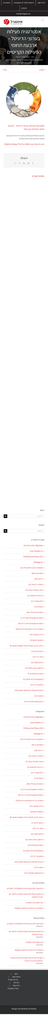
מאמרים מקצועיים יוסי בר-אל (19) (30, 623)
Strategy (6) (38, 562)
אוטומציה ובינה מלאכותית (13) (31, 567)
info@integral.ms (23, 13)
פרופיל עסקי (16, 977)
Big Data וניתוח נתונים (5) (33, 545)
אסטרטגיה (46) (37, 573)
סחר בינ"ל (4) (38, 657)
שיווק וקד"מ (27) (36, 684)
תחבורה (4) (38, 696)
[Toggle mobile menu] (43, 20)
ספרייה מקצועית (13, 988)
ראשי (16, 974)
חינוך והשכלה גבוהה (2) (34, 590)
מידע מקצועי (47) (36, 634)
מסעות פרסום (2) (36, 640)
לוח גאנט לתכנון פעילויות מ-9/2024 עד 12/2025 (25, 888)
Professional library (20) (33, 556)
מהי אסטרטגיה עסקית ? (34, 902)
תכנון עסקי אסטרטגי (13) (33, 701)
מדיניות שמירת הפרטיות (13, 981)
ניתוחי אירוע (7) (37, 651)
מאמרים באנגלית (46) (34, 612)
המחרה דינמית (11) (35, 584)
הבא (5, 69)
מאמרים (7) (38, 606)
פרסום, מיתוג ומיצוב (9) (34, 668)
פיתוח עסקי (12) (37, 662)
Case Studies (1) (36, 551)
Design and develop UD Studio (24, 1008)
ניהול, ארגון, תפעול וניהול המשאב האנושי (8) (26, 645)
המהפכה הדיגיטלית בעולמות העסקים (29, 908)
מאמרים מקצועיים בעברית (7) (32, 618)
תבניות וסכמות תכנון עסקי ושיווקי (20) (29, 690)
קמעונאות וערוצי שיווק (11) (33, 679)
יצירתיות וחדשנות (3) (35, 595)
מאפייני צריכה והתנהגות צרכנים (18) (29, 629)
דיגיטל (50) (38, 579)
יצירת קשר (16, 985)
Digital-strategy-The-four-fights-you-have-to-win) (24, 144)
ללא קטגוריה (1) (37, 601)
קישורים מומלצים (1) (35, 673)
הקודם (41, 69)
